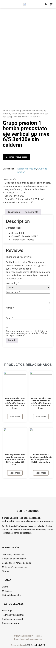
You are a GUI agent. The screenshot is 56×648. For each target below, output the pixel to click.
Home (5, 110)
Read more (15, 416)
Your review (13, 292)
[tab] (14, 212)
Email (9, 318)
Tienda (13, 110)
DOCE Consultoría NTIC (35, 645)
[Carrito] (51, 4)
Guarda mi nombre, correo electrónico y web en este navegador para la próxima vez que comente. (26, 333)
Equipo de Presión (26, 110)
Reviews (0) (31, 212)
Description (13, 212)
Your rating (12, 283)
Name (10, 308)
